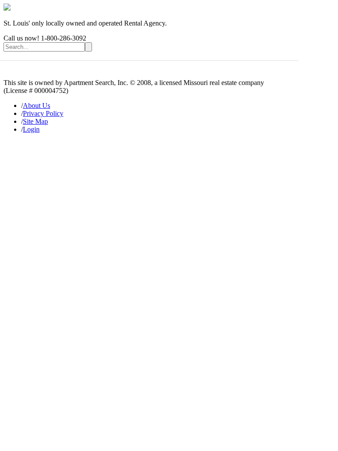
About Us (36, 105)
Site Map (35, 121)
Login (31, 129)
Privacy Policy (43, 113)
